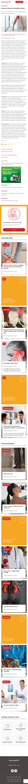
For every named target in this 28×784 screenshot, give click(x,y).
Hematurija (23, 34)
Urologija (4, 6)
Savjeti (15, 765)
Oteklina (10, 34)
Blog (18, 765)
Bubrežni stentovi (7, 408)
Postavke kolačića (17, 779)
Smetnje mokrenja (16, 34)
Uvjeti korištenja (18, 777)
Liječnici (10, 765)
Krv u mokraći (4, 35)
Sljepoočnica (4, 161)
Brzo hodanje (6, 309)
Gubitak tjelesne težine (7, 149)
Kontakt (8, 777)
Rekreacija (6, 245)
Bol (2, 34)
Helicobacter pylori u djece (7, 151)
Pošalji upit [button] (14, 229)
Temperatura (5, 34)
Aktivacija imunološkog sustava (9, 155)
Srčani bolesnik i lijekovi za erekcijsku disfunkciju (11, 187)
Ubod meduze (4, 157)
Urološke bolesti (11, 35)
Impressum (12, 777)
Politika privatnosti (10, 779)
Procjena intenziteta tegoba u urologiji (9, 200)
